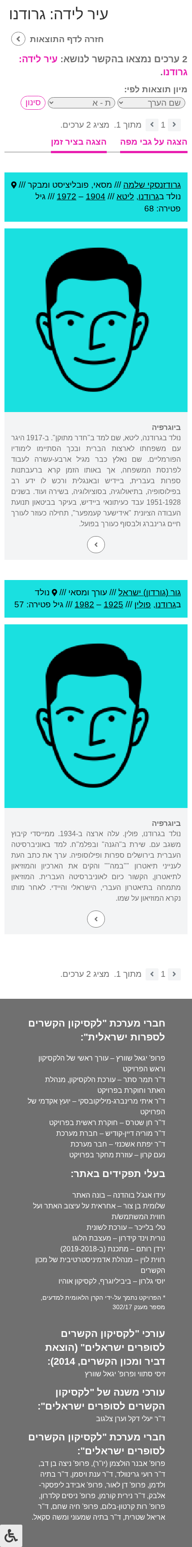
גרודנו (148, 196)
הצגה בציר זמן (79, 141)
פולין (142, 604)
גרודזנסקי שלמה (152, 184)
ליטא (125, 196)
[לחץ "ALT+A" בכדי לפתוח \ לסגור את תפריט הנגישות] (11, 1536)
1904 (95, 196)
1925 (113, 604)
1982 (84, 604)
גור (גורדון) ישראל (149, 592)
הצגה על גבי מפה (154, 141)
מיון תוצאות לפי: (156, 89)
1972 (66, 196)
